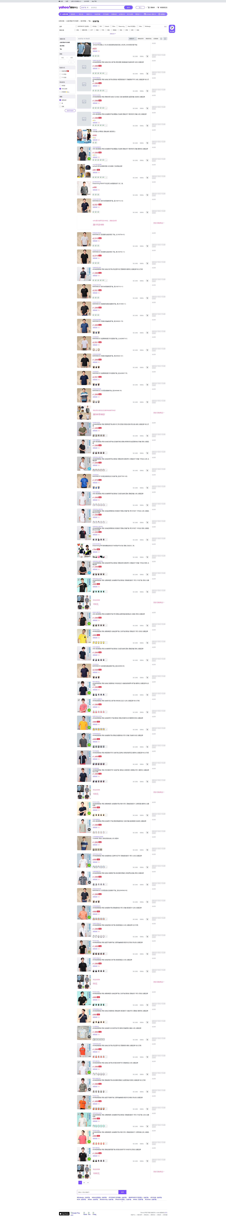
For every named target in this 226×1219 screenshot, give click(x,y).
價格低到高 (141, 38)
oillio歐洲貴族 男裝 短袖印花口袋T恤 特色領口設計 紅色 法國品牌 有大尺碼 (116, 701)
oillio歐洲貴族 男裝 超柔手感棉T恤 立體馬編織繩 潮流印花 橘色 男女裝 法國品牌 (118, 1097)
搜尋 (122, 1192)
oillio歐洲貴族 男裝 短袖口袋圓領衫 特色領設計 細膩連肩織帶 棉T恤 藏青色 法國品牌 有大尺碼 (121, 684)
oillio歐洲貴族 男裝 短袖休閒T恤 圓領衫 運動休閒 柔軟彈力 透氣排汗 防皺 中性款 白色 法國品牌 (121, 459)
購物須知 (146, 1215)
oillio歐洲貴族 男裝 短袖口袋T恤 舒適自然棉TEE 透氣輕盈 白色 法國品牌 (115, 1063)
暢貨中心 (89, 14)
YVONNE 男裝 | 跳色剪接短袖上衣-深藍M (105, 838)
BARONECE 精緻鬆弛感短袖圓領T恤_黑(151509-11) (109, 304)
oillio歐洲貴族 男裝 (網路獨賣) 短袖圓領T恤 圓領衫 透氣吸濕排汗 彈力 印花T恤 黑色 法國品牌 (121, 581)
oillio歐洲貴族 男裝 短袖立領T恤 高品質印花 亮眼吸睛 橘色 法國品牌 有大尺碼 (117, 1045)
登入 (140, 7)
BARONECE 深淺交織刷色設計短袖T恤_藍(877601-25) (110, 476)
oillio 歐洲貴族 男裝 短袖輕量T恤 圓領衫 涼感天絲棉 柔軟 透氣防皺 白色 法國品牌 (118, 494)
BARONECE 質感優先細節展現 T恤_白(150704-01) (109, 234)
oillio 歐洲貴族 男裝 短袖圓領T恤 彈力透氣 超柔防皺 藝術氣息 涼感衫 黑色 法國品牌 (119, 614)
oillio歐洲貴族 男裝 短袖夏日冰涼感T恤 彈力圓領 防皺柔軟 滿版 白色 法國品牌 (117, 1028)
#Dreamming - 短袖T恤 (106, 1199)
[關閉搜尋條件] (88, 7)
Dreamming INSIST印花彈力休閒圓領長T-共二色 (108, 183)
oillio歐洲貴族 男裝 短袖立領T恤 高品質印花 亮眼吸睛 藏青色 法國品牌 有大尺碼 (118, 269)
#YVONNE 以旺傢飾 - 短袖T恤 (118, 1197)
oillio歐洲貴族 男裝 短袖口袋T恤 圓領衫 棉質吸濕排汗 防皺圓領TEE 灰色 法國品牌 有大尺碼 (121, 80)
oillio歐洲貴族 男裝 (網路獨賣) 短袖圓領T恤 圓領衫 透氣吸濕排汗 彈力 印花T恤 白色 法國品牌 (121, 1115)
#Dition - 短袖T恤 (93, 1199)
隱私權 (159, 1215)
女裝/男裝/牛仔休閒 (65, 42)
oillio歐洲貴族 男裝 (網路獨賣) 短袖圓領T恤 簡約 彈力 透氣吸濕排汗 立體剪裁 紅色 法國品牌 (121, 1133)
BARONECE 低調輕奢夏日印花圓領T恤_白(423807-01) (110, 338)
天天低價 (105, 14)
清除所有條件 (70, 110)
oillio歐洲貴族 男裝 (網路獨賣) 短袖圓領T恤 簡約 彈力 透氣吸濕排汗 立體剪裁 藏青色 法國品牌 (121, 804)
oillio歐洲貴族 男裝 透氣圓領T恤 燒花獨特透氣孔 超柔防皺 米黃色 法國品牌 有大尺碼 (119, 1080)
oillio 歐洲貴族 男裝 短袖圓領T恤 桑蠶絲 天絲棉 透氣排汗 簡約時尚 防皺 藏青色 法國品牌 (120, 149)
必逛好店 (122, 14)
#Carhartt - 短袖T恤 (150, 1199)
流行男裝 (62, 46)
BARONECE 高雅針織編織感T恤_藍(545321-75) (108, 321)
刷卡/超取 (130, 14)
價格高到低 (148, 38)
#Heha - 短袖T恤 (138, 1199)
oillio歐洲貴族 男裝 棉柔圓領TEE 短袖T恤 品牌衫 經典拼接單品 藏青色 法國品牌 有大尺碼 (121, 753)
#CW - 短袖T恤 (81, 1199)
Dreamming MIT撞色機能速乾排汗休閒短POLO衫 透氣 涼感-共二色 (113, 546)
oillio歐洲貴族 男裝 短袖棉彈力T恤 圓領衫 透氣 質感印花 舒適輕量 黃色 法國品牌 (118, 718)
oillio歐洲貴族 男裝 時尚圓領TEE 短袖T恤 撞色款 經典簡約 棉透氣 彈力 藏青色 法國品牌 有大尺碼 (121, 770)
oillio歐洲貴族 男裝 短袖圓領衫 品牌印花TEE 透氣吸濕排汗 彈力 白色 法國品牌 (117, 856)
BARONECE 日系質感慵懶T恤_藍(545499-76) (107, 391)
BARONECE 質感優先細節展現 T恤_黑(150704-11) (109, 252)
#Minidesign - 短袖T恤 (83, 1197)
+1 (106, 557)
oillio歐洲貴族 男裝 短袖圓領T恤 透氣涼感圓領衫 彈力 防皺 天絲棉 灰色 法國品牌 (118, 735)
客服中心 (133, 1215)
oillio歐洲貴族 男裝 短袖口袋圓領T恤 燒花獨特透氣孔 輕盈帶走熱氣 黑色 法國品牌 (118, 873)
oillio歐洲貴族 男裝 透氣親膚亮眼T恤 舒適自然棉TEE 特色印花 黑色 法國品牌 (117, 1149)
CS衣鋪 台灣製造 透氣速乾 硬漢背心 (104, 131)
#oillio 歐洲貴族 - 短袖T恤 (99, 1197)
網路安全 (153, 1215)
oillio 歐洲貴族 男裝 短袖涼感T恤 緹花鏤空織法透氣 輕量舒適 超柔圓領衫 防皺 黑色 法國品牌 (121, 442)
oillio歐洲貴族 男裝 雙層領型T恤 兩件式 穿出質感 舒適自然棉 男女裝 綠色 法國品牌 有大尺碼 (121, 425)
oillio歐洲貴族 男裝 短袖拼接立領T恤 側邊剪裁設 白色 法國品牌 (112, 960)
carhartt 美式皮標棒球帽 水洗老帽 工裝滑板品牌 (107, 166)
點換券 (73, 14)
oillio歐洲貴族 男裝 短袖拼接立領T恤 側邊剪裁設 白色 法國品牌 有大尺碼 (115, 925)
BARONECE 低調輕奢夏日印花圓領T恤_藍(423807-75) (110, 373)
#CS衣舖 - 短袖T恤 (156, 1197)
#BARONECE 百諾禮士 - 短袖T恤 (138, 1197)
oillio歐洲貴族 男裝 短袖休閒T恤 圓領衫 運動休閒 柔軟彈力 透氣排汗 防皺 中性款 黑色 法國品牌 (121, 563)
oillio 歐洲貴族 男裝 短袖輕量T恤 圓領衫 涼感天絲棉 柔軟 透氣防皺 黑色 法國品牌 (118, 649)
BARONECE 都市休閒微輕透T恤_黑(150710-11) (108, 286)
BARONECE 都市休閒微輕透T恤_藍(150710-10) (108, 201)
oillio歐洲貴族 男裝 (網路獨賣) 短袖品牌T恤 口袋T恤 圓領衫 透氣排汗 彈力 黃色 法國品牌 (120, 631)
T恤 (61, 49)
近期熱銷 (156, 38)
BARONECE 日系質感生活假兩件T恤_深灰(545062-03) (110, 890)
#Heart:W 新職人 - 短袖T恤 (123, 1199)
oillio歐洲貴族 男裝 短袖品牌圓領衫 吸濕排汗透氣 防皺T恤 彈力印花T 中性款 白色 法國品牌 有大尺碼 (121, 511)
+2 (106, 73)
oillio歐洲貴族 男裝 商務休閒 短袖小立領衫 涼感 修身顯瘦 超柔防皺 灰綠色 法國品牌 (119, 97)
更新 (166, 1212)
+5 (106, 177)
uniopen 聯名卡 (151, 14)
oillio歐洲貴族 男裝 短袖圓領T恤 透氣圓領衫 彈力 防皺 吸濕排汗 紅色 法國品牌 (117, 908)
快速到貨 (97, 14)
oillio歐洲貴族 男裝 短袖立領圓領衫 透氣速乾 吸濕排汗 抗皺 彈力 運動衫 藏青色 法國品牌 (120, 1011)
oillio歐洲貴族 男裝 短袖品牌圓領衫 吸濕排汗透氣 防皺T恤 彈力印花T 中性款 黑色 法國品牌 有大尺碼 (121, 529)
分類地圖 (165, 1215)
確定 (71, 62)
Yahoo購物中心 (68, 7)
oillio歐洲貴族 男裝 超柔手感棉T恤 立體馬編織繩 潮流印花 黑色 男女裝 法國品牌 (118, 942)
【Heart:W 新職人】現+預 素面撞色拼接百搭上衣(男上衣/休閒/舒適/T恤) (115, 45)
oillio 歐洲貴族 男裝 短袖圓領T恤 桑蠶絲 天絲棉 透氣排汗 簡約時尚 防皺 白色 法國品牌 (120, 114)
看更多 (137, 14)
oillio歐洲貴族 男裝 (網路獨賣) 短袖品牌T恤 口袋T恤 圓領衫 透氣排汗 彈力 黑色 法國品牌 (120, 993)
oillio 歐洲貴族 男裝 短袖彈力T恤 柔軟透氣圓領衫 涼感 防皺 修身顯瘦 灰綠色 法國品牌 (119, 821)
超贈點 (163, 14)
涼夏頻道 (114, 14)
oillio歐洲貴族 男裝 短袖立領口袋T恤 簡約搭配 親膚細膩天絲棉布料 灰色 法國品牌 (118, 62)
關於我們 (139, 1215)
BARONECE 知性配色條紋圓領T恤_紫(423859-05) (108, 666)
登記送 (81, 14)
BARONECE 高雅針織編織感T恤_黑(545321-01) (108, 356)
